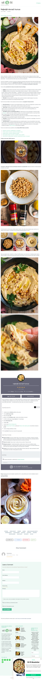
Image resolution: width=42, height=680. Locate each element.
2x (37, 407)
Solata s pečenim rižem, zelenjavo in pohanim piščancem (21, 646)
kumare (24, 531)
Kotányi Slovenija (21, 459)
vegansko (35, 532)
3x (39, 407)
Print (34, 539)
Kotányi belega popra (12, 424)
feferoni (6, 531)
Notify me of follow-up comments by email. (10, 602)
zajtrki (31, 534)
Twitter (7, 650)
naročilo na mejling (8, 645)
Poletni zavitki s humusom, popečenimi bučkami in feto (13, 131)
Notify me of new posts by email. (8, 606)
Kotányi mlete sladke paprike (24, 425)
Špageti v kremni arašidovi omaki (22, 653)
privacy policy (36, 677)
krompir (19, 531)
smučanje (23, 532)
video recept (19, 534)
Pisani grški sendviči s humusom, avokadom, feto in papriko (13, 134)
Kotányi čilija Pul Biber (10, 425)
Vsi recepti (26, 534)
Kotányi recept (13, 531)
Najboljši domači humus (10, 9)
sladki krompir (16, 532)
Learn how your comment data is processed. (23, 618)
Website (3, 580)
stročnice (29, 532)
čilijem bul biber (12, 125)
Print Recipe (9, 15)
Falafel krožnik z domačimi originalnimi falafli (11, 133)
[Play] (21, 152)
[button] (38, 3)
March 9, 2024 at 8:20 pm (11, 554)
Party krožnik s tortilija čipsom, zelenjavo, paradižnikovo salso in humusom (16, 136)
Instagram (3, 650)
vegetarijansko (12, 534)
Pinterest (27, 539)
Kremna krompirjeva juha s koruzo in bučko (23, 638)
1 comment (8, 11)
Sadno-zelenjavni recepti (32, 531)
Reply (17, 554)
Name (3, 570)
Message (4, 588)
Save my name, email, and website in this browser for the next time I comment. (16, 599)
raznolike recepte (8, 641)
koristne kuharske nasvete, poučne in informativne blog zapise (7, 644)
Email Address (5, 575)
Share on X (10, 539)
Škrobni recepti (8, 532)
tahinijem (4, 112)
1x (35, 407)
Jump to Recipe (4, 15)
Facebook (19, 539)
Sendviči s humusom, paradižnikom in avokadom (12, 130)
